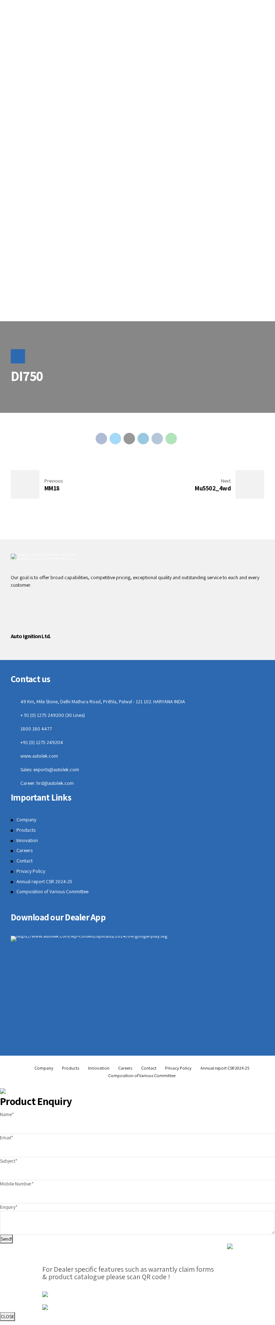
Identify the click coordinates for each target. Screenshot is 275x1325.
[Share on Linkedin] (143, 438)
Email (6, 1137)
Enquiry (9, 1207)
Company (26, 819)
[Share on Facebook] (101, 438)
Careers (24, 850)
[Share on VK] (157, 438)
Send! (6, 1239)
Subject (9, 1161)
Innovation (27, 840)
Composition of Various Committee (52, 891)
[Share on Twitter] (115, 438)
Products (25, 830)
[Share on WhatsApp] (171, 438)
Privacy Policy (30, 871)
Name (7, 1114)
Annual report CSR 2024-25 (44, 881)
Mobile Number (17, 1183)
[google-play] (89, 939)
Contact (24, 860)
